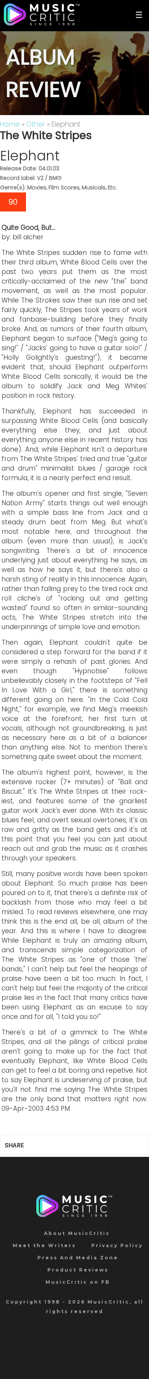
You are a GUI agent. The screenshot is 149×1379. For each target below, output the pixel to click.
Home (10, 124)
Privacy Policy (117, 1245)
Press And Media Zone (77, 1257)
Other (35, 124)
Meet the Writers (44, 1245)
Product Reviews (78, 1270)
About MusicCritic (77, 1233)
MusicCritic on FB (77, 1282)
